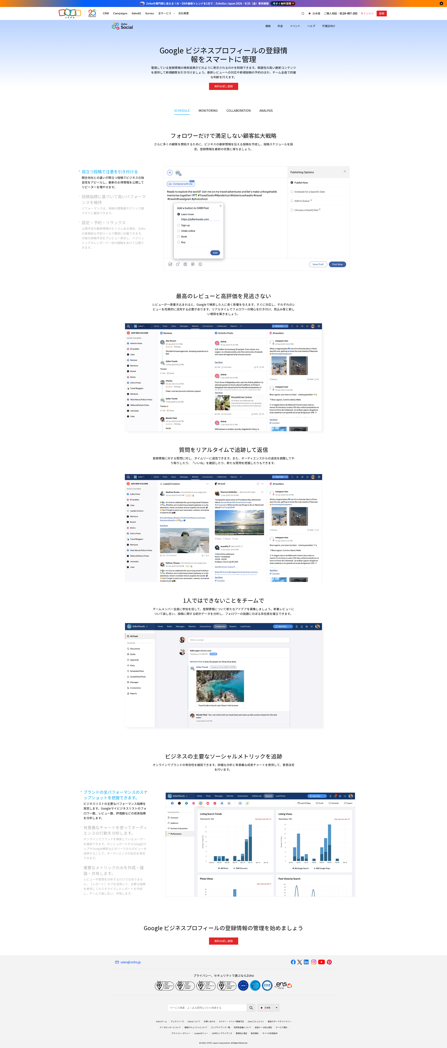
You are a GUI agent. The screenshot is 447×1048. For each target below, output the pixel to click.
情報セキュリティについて (195, 1027)
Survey (149, 13)
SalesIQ (136, 13)
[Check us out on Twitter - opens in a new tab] (299, 962)
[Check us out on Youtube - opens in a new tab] (321, 962)
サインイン (367, 13)
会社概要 (183, 13)
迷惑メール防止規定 (263, 1027)
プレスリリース (177, 1021)
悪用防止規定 (241, 1033)
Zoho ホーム (161, 1021)
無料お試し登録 (223, 86)
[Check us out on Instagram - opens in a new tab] (313, 962)
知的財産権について (242, 1027)
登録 (381, 13)
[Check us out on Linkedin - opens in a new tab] (306, 962)
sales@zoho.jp (130, 962)
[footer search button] (251, 1007)
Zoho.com (69, 13)
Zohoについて (194, 1021)
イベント (295, 26)
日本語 (316, 13)
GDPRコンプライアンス (222, 1033)
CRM (106, 13)
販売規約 (255, 1033)
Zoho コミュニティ (256, 1021)
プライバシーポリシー (180, 1033)
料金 (280, 26)
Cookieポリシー (201, 1033)
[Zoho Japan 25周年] (92, 13)
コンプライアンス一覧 (220, 1027)
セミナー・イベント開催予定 (231, 1021)
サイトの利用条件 (270, 1033)
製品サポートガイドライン (279, 1021)
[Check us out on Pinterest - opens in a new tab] (329, 962)
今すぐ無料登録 (282, 3)
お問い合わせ (209, 1021)
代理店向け (328, 26)
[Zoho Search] (303, 13)
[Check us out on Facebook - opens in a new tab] (293, 962)
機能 (268, 26)
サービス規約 (281, 1027)
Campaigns (120, 13)
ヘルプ (311, 26)
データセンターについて (170, 1027)
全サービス (164, 13)
